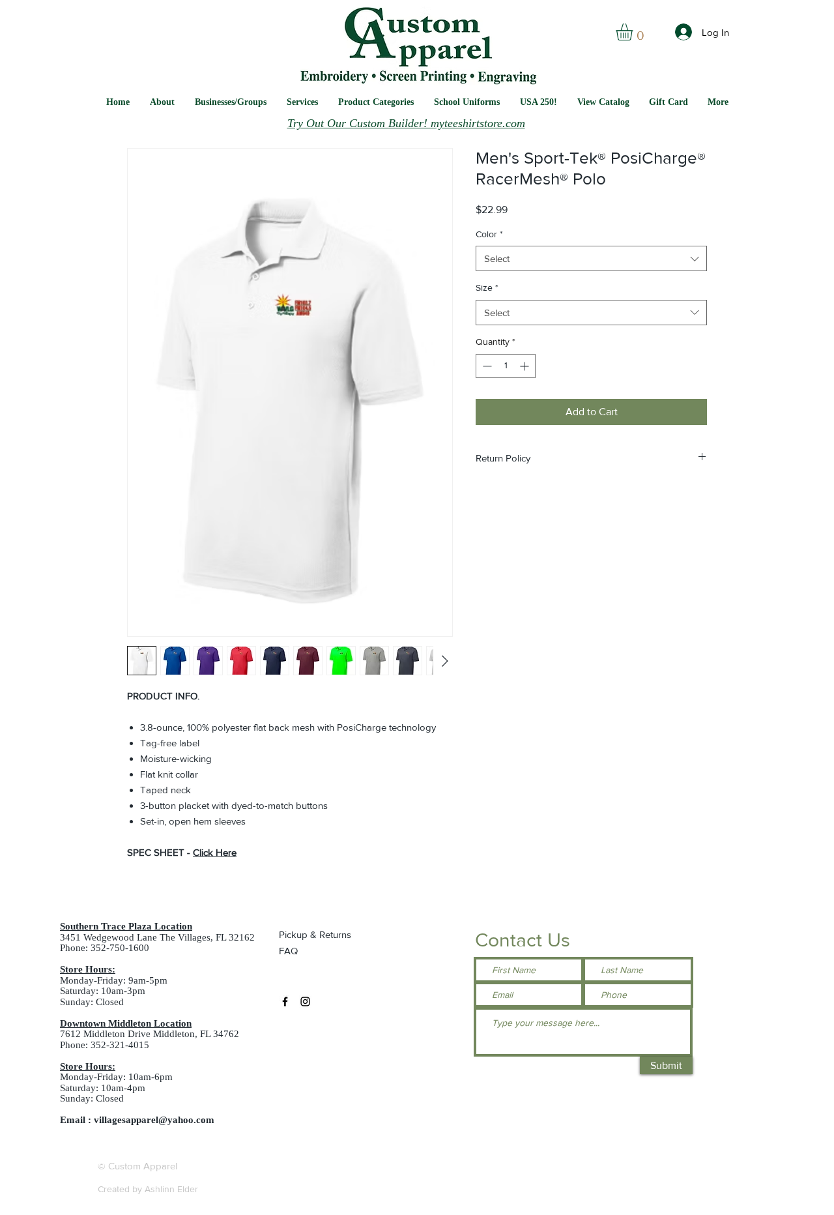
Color (489, 234)
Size (487, 287)
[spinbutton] (505, 366)
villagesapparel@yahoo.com (154, 1120)
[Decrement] (486, 366)
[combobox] (591, 258)
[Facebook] (285, 1001)
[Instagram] (305, 1001)
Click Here (215, 852)
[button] (467, 102)
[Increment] (525, 366)
